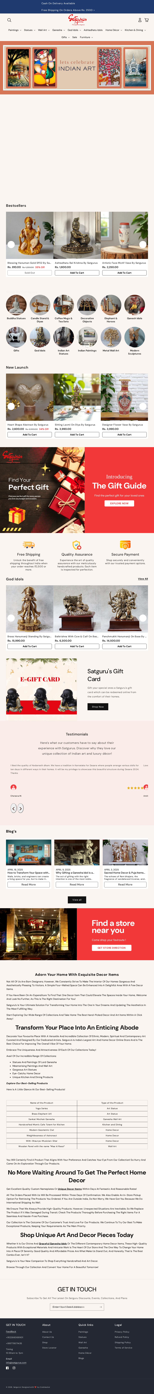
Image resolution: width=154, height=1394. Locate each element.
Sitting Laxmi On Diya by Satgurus (75, 424)
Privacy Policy (122, 1331)
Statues (82, 1337)
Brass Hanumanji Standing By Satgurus (30, 636)
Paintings (83, 1331)
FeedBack (11, 1331)
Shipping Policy (123, 1342)
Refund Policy (122, 1337)
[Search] (9, 20)
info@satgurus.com (16, 1362)
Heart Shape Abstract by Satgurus (28, 424)
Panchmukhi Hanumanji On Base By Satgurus (124, 636)
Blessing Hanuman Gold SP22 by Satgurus (30, 262)
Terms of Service (123, 1347)
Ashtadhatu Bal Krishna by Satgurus (76, 262)
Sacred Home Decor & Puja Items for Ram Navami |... (124, 872)
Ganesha (83, 1347)
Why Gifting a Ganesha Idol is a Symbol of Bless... (74, 872)
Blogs (81, 1358)
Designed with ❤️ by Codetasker (36, 1387)
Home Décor (85, 1353)
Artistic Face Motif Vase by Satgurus (124, 262)
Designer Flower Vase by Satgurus (122, 424)
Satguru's (17, 1387)
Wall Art (83, 1342)
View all (143, 578)
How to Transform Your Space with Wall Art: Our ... (28, 872)
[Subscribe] (100, 1307)
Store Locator (49, 1347)
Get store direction (112, 947)
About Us (47, 1331)
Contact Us (48, 1337)
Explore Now (119, 503)
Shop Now (98, 706)
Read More (29, 884)
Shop (45, 1342)
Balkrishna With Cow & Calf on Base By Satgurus (77, 636)
